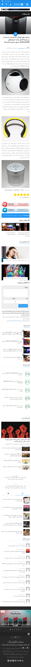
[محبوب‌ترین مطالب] (8, 493)
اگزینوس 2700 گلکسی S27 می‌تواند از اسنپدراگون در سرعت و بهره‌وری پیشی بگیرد (12, 524)
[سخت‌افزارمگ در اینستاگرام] (15, 661)
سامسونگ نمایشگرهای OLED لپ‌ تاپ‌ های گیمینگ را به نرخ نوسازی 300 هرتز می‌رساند (12, 350)
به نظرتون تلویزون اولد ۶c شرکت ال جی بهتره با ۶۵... (13, 577)
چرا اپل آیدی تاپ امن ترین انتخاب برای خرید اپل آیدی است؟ (12, 500)
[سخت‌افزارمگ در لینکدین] (8, 661)
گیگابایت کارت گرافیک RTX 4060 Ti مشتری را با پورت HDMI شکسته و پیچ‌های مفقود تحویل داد (12, 334)
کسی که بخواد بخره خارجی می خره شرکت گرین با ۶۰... (14, 583)
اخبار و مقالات (26, 14)
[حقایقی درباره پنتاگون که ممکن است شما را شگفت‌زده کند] (26, 449)
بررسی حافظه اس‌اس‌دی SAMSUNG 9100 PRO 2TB (13, 382)
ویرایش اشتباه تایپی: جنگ (19, 596)
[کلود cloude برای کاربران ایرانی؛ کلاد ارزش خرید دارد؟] (26, 358)
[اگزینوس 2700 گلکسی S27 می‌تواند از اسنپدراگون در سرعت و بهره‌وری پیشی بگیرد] (26, 524)
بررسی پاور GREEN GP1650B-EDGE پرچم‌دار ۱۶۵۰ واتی (12, 342)
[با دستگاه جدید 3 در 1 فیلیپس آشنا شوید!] (8, 227)
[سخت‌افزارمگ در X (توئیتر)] (11, 661)
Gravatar (15, 321)
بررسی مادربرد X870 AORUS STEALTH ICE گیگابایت (12, 390)
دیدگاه (26, 288)
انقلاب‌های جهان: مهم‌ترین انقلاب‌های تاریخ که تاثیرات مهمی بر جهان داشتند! (17, 440)
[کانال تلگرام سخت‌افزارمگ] (18, 661)
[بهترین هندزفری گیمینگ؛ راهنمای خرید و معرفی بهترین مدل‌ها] (26, 532)
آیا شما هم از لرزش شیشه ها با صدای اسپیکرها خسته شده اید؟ (23, 234)
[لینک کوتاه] (7, 48)
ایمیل (13, 299)
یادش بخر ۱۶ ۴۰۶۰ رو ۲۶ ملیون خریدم (16, 546)
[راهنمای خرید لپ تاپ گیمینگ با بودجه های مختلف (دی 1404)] (15, 618)
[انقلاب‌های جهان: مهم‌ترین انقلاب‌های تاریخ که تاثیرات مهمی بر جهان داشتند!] (15, 430)
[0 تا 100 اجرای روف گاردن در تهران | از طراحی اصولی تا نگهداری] (26, 455)
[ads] (15, 9)
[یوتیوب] (15, 204)
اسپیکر (22, 190)
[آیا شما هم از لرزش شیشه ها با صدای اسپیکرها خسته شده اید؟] (22, 227)
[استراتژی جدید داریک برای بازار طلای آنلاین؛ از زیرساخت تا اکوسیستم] (26, 508)
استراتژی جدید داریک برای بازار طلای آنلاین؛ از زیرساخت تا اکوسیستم (12, 508)
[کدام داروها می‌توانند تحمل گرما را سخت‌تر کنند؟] (15, 254)
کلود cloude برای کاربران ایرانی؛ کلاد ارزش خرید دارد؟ (12, 358)
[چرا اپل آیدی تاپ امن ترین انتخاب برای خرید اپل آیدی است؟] (26, 500)
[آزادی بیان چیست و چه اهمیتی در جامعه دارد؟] (26, 467)
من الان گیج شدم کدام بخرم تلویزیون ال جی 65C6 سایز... (13, 564)
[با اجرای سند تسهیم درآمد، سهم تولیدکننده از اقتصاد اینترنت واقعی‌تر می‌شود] (26, 516)
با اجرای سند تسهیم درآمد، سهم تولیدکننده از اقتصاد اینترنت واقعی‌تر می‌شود (13, 216)
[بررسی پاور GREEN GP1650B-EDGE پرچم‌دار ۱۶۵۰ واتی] (26, 342)
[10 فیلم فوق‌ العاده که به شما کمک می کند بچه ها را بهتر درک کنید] (15, 272)
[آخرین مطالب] (22, 493)
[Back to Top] (15, 637)
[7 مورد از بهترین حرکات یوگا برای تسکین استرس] (26, 461)
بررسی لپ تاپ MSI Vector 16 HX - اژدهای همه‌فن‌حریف (13, 406)
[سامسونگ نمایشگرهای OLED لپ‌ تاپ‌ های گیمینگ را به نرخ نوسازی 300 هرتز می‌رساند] (26, 350)
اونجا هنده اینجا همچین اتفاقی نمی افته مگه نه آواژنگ (14, 552)
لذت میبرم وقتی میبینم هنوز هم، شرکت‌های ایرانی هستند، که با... (14, 571)
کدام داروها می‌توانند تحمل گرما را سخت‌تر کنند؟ (16, 260)
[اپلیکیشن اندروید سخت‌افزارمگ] (20, 661)
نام (27, 299)
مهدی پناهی (21, 48)
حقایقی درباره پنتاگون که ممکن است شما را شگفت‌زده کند (11, 449)
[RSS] (23, 661)
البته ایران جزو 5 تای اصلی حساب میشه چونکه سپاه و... (13, 602)
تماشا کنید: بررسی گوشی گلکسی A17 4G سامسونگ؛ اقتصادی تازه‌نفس (14, 398)
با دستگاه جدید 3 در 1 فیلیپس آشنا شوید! (10, 233)
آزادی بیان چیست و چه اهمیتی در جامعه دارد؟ (12, 467)
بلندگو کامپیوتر (16, 190)
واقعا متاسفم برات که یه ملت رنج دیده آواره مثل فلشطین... (14, 590)
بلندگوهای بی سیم (8, 190)
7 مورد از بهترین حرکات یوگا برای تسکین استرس (12, 461)
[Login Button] (2, 4)
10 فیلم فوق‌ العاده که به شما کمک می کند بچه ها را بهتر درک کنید (16, 279)
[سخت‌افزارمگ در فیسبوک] (13, 661)
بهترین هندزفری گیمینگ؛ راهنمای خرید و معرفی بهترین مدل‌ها (11, 532)
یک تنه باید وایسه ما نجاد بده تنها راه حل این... (14, 558)
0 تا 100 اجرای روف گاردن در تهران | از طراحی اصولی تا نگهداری (12, 455)
